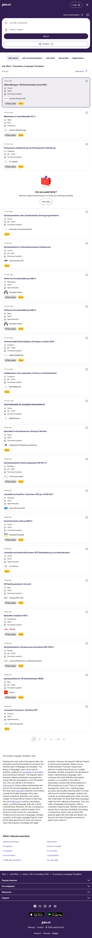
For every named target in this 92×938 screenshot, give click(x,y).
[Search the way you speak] (87, 14)
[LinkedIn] (55, 906)
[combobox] (46, 23)
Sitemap (31, 927)
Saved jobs (64, 58)
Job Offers (14, 874)
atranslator (38, 772)
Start (4, 874)
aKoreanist (16, 801)
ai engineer (7, 846)
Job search (13, 58)
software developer (11, 841)
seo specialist (52, 860)
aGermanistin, (8, 785)
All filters (47, 44)
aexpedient (27, 772)
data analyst (52, 841)
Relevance (79, 71)
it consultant (52, 851)
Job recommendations (32, 58)
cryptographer (53, 855)
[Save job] (86, 81)
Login (74, 5)
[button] (73, 14)
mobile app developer (12, 860)
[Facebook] (35, 906)
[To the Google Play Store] (55, 914)
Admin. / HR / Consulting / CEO (36, 874)
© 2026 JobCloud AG (55, 927)
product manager (54, 846)
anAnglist (20, 791)
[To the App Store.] (37, 914)
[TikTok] (50, 906)
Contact (40, 927)
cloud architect (9, 855)
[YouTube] (40, 906)
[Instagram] (45, 906)
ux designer (8, 851)
